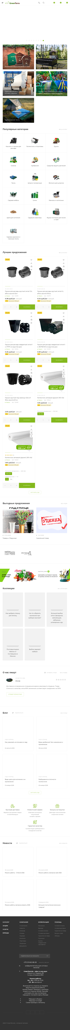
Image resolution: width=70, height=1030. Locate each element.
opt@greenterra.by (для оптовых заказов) (36, 966)
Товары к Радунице (9, 538)
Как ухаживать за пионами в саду (16, 742)
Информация (43, 922)
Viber (42, 1012)
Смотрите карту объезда (39, 995)
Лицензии (23, 943)
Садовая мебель (13, 200)
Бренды (6, 933)
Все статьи (64, 713)
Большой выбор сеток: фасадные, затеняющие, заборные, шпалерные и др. (57, 617)
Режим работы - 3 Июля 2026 (14, 873)
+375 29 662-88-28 (30, 962)
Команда (22, 930)
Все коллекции (62, 588)
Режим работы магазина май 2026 (50, 873)
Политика (41, 938)
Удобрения (35, 166)
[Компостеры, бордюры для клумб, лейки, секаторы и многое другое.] (52, 83)
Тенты (13, 183)
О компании (23, 925)
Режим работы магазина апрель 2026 (17, 905)
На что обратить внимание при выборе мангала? (35, 615)
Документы (23, 946)
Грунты (56, 146)
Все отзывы (63, 672)
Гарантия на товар (44, 936)
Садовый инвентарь (35, 218)
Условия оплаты (43, 930)
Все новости (63, 843)
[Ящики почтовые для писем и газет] (18, 57)
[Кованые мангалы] (52, 57)
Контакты (22, 938)
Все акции (64, 503)
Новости (22, 928)
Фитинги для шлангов (56, 183)
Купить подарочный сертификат (42, 942)
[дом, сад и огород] (35, 575)
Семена (13, 166)
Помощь (58, 922)
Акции (5, 925)
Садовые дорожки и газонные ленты (13, 238)
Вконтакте (28, 1012)
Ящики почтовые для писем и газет (56, 218)
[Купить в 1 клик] (31, 266)
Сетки (35, 200)
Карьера (22, 936)
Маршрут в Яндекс (35, 999)
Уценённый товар (42, 538)
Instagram (33, 1012)
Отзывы (22, 933)
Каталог (6, 922)
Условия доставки (43, 933)
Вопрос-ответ (59, 933)
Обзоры (57, 936)
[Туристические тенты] (18, 110)
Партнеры (23, 941)
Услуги (5, 929)
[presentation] (3, 553)
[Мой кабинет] (48, 3)
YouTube (37, 1012)
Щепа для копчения (13, 218)
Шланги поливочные (35, 183)
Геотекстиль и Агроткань (34, 146)
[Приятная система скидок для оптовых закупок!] (18, 83)
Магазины (41, 925)
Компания (24, 922)
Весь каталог (63, 129)
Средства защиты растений (56, 166)
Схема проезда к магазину (35, 1002)
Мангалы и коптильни (56, 200)
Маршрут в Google (35, 1001)
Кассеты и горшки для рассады (13, 147)
